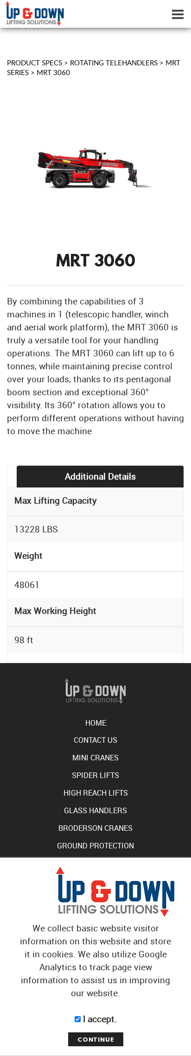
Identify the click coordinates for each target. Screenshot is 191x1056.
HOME (95, 723)
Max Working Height (55, 610)
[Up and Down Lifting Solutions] (32, 12)
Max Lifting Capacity (55, 500)
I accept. (99, 1018)
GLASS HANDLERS (95, 810)
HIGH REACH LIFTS (96, 793)
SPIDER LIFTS (95, 775)
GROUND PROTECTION (95, 846)
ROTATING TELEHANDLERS (114, 62)
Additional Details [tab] (100, 476)
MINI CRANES (95, 757)
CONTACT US (95, 740)
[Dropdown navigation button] (177, 13)
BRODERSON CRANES (95, 828)
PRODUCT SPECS (34, 62)
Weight (28, 555)
